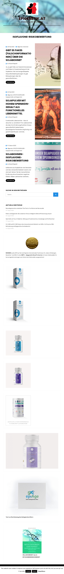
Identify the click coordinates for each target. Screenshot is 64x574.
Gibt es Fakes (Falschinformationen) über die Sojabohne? (18, 55)
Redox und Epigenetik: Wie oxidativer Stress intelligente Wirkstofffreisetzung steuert (29, 213)
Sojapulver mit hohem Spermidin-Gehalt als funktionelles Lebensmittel (17, 107)
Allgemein (20, 47)
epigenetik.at (32, 18)
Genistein (25, 47)
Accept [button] (28, 571)
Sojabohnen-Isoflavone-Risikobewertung (17, 157)
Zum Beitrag (10, 82)
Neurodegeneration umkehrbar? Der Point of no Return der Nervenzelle (25, 208)
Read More (41, 571)
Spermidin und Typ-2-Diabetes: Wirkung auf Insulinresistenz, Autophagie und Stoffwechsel (30, 219)
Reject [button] (34, 571)
